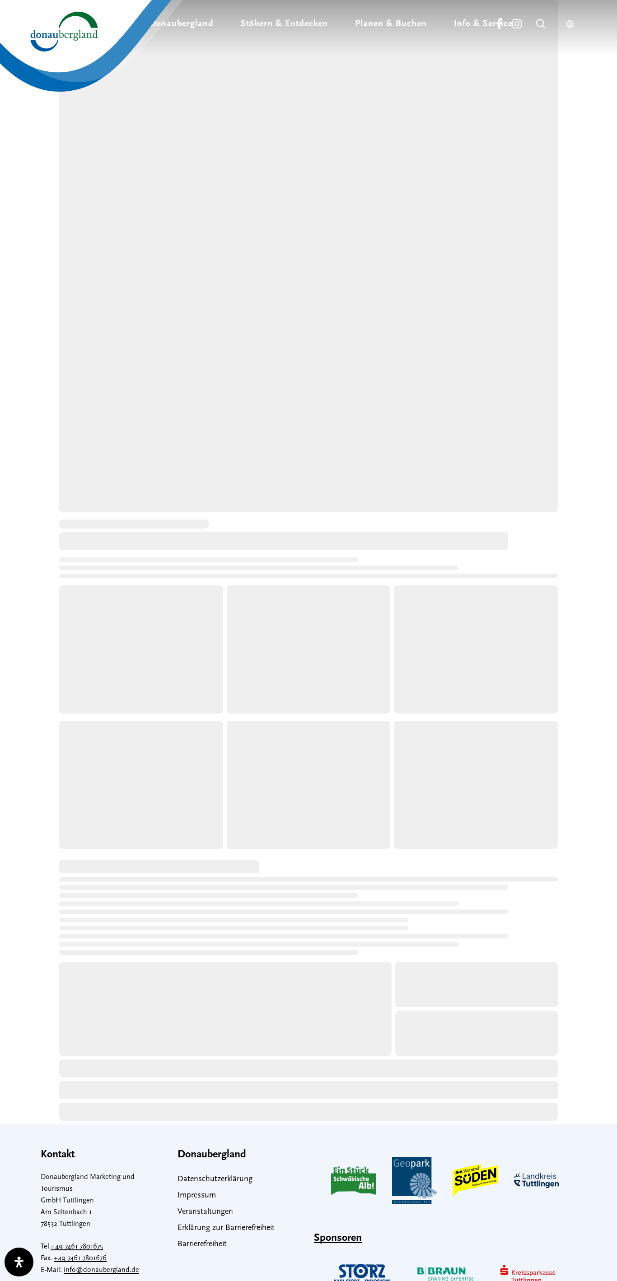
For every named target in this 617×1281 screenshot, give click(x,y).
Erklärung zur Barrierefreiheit (226, 1228)
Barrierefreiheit (202, 1244)
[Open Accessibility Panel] (19, 1262)
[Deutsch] (572, 24)
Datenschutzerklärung (215, 1179)
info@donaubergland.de (101, 1270)
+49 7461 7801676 (80, 1258)
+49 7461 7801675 (77, 1246)
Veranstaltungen (205, 1212)
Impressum (197, 1196)
